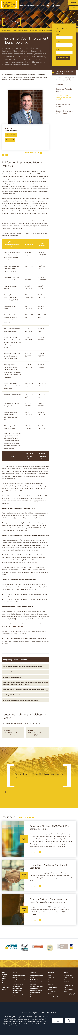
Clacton (30, 730)
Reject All (70, 1020)
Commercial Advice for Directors (64, 90)
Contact (58, 5)
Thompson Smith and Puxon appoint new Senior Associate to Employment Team (49, 900)
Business (8, 30)
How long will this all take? (11, 695)
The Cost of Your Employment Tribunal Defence (63, 98)
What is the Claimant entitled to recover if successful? (20, 700)
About (42, 5)
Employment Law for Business (20, 30)
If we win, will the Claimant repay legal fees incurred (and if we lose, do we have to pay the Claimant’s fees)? (25, 683)
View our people (32, 152)
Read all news (25, 817)
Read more (34, 852)
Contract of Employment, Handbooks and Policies (65, 79)
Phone (57, 49)
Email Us (73, 2)
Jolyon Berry (9, 128)
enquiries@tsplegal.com (11, 735)
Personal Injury (34, 988)
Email (57, 42)
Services (26, 5)
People (37, 5)
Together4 (59, 84)
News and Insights (48, 5)
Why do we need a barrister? (12, 677)
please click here (11, 1025)
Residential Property (36, 999)
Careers (32, 5)
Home (21, 5)
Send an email (10, 139)
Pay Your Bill (53, 5)
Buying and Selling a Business (63, 105)
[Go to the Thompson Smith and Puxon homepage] (9, 5)
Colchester (7, 730)
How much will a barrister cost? (13, 672)
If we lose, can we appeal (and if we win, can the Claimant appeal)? (24, 689)
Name (57, 34)
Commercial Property (18, 984)
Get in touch (18, 723)
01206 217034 (10, 135)
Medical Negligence (35, 980)
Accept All (58, 1020)
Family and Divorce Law (36, 986)
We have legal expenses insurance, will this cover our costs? (22, 666)
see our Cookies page (10, 1023)
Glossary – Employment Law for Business (64, 112)
